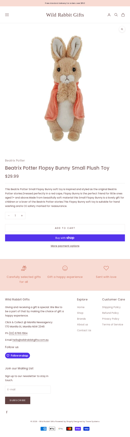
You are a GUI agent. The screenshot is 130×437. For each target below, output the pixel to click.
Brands (81, 319)
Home (80, 307)
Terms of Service (112, 324)
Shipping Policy (111, 307)
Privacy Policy (110, 319)
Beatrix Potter (15, 160)
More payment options (65, 246)
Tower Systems (93, 421)
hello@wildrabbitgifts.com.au (30, 340)
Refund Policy (110, 313)
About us (82, 324)
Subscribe (18, 400)
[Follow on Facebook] (6, 412)
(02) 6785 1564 (18, 333)
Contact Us (84, 330)
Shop (80, 313)
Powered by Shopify (64, 421)
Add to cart (65, 228)
